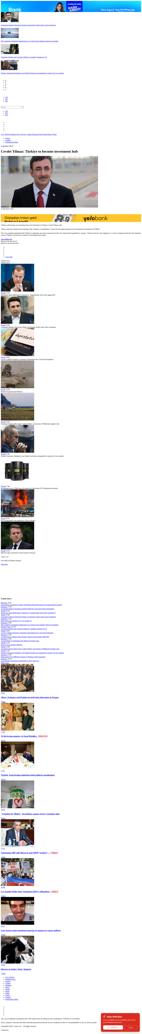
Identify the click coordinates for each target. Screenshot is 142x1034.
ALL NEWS (5, 134)
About (7, 138)
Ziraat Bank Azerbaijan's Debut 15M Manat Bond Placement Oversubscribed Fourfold (31, 605)
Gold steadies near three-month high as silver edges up (20, 661)
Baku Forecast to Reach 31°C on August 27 (16, 621)
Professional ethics (11, 142)
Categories (5, 146)
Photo (50, 134)
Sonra (131, 1027)
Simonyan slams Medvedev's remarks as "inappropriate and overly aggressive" (28, 613)
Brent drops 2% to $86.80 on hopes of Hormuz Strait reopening (23, 657)
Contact (8, 140)
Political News (15, 134)
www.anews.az (6, 239)
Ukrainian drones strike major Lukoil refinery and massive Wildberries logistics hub (30, 649)
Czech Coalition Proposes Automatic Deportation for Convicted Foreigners (27, 633)
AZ (6, 97)
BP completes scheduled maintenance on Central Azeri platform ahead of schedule (29, 625)
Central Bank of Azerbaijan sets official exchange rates (20, 641)
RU (6, 101)
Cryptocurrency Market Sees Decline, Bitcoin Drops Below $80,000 (25, 637)
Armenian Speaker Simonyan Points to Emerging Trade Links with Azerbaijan (28, 617)
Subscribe (4, 564)
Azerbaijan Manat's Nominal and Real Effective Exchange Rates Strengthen (27, 609)
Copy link (9, 257)
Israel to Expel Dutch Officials (11, 645)
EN (6, 99)
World (45, 134)
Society (24, 134)
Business (35, 134)
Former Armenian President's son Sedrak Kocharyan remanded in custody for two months (32, 653)
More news (5, 663)
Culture (29, 134)
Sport (41, 134)
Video (54, 134)
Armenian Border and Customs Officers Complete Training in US (24, 629)
